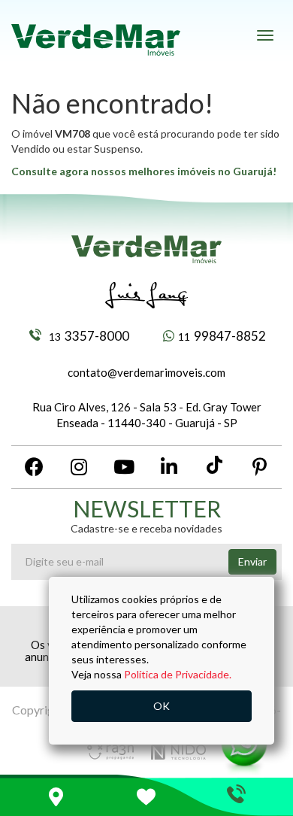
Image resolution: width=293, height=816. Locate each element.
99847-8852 (222, 336)
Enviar (252, 561)
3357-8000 (89, 336)
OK (161, 705)
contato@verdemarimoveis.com (146, 372)
